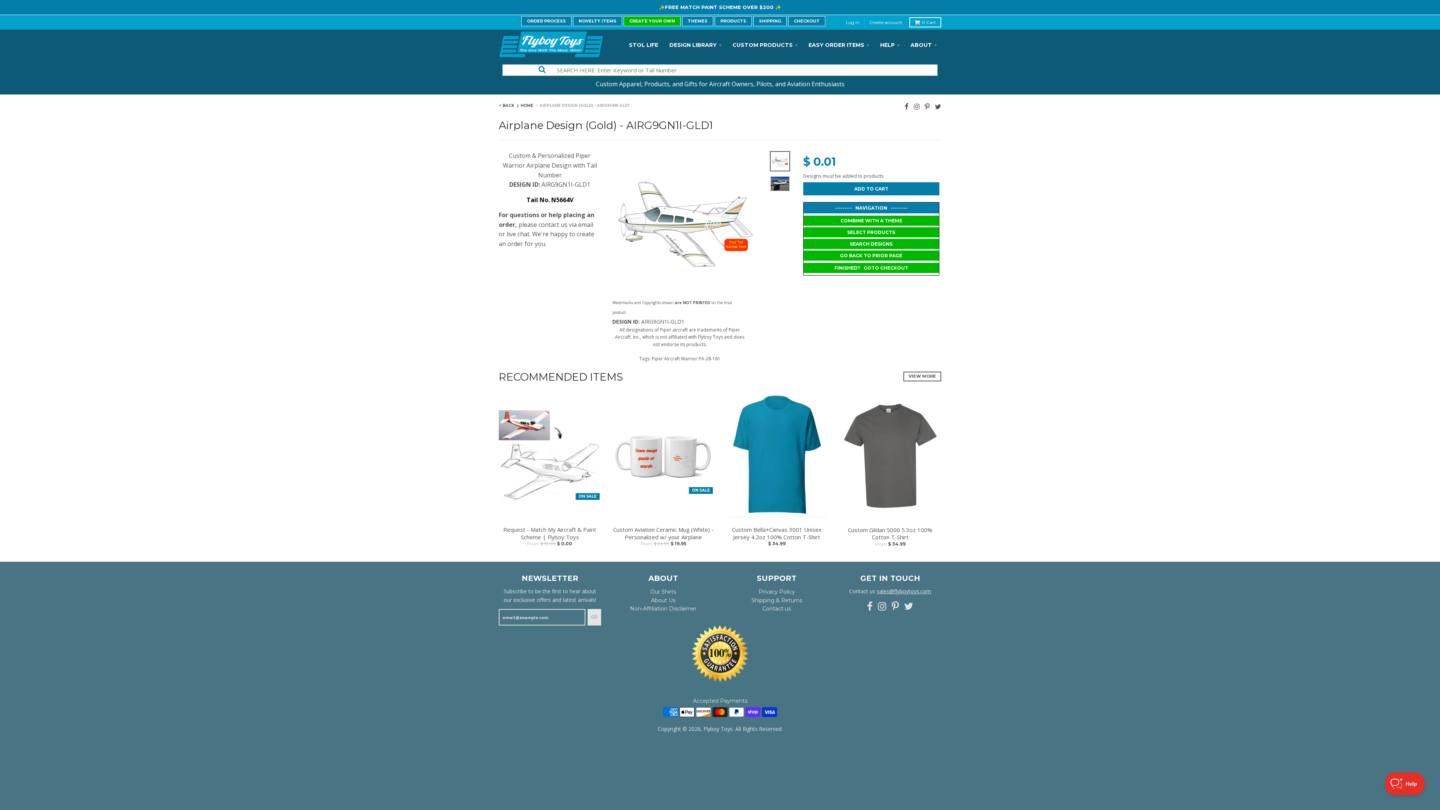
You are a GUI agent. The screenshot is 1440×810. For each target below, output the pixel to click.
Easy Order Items (836, 45)
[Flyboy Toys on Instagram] (917, 106)
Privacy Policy (777, 591)
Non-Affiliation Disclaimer (663, 608)
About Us (663, 600)
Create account (885, 22)
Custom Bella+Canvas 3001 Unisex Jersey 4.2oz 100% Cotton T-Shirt (777, 533)
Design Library (693, 45)
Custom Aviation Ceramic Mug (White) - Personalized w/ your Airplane (663, 533)
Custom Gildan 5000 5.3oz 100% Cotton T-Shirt (890, 533)
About (921, 45)
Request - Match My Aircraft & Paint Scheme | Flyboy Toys (549, 533)
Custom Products (762, 45)
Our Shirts (663, 591)
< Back (506, 105)
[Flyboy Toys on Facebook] (906, 106)
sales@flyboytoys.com (904, 591)
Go (594, 617)
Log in (853, 22)
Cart (929, 22)
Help (887, 45)
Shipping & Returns (777, 600)
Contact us (776, 608)
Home (526, 105)
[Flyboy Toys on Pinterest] (927, 106)
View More (922, 376)
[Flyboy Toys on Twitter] (938, 106)
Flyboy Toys (718, 728)
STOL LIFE (643, 45)
